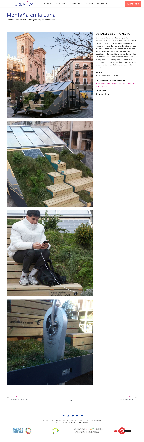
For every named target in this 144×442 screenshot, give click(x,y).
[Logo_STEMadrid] (122, 430)
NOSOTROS (48, 4)
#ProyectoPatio (19, 400)
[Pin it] (106, 94)
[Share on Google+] (102, 94)
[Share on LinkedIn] (108, 94)
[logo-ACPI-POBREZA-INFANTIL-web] (55, 430)
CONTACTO (102, 4)
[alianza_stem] (89, 430)
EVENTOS (89, 4)
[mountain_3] (50, 253)
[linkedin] (63, 415)
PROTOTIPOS (76, 4)
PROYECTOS (61, 4)
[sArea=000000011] (50, 342)
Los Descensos (126, 400)
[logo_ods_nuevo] (22, 430)
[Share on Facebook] (96, 94)
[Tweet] (99, 94)
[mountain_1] (50, 75)
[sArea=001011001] (50, 164)
